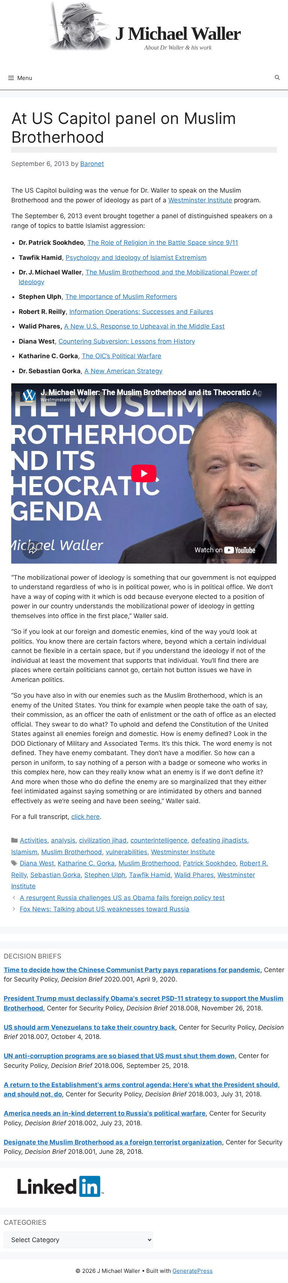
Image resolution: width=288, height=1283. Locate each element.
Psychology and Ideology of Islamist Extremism (136, 257)
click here (85, 816)
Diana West (37, 863)
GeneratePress (192, 1270)
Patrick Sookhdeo (209, 863)
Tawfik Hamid (150, 875)
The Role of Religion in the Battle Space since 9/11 (162, 242)
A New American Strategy (123, 371)
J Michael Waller (177, 33)
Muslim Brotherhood (71, 852)
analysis (63, 840)
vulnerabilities (126, 852)
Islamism (24, 852)
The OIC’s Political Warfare (121, 356)
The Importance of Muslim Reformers (121, 296)
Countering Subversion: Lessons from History (126, 341)
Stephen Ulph (104, 875)
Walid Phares (194, 875)
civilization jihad (103, 840)
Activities (33, 840)
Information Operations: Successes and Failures (141, 311)
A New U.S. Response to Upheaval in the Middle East (144, 326)
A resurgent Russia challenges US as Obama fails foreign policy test (122, 898)
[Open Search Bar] (277, 78)
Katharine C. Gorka (86, 863)
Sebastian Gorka (55, 875)
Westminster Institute (200, 200)
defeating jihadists (219, 840)
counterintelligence (159, 840)
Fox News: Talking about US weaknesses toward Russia (104, 909)
